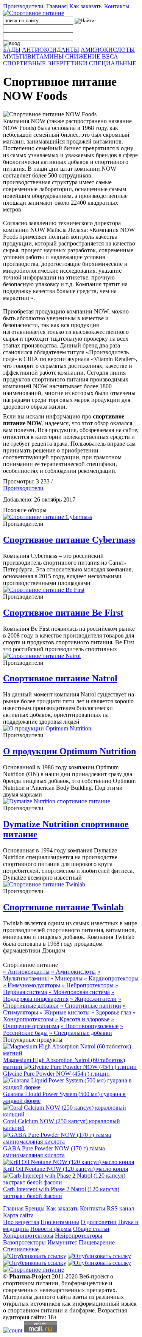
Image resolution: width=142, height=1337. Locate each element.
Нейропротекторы (78, 1235)
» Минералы (66, 978)
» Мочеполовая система (79, 992)
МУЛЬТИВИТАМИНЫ (33, 56)
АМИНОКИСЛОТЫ (108, 49)
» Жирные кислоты (65, 1012)
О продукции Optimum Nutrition (69, 751)
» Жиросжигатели (93, 999)
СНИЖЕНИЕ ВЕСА (91, 56)
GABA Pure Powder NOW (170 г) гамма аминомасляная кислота (54, 1151)
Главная (56, 6)
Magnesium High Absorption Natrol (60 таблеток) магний (64, 1063)
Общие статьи (91, 1229)
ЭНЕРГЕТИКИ (67, 63)
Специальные (21, 1249)
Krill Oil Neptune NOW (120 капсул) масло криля (65, 1169)
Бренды (35, 1208)
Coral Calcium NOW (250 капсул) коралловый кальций (61, 1124)
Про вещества (21, 1222)
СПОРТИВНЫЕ (24, 63)
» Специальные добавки (80, 1033)
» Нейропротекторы (88, 985)
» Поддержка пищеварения (58, 995)
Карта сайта (18, 1215)
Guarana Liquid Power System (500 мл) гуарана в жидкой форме (64, 1097)
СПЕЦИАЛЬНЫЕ (112, 63)
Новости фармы (51, 1229)
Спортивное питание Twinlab (63, 907)
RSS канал (120, 1208)
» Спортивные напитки (90, 1005)
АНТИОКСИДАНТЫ (50, 49)
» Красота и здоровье (82, 1019)
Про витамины (60, 1222)
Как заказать (85, 6)
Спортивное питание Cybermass (69, 540)
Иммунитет (62, 1242)
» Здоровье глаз (111, 1012)
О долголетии (99, 1222)
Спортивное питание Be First (63, 613)
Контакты (117, 6)
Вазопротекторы (24, 1242)
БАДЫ (11, 49)
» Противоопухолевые (90, 1026)
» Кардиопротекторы (111, 978)
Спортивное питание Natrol (60, 678)
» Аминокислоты (73, 971)
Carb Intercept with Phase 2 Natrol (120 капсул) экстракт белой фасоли (61, 1192)
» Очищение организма (58, 1022)
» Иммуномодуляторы (31, 985)
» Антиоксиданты (26, 971)
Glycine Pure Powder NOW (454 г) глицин (56, 1073)
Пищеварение (97, 1242)
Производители (23, 6)
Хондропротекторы (28, 1235)
